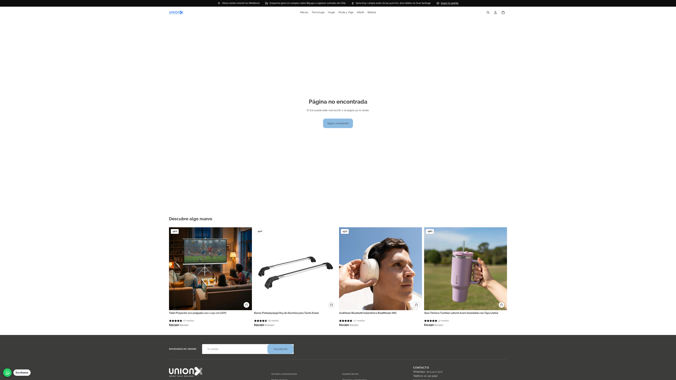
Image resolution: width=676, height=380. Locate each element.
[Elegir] (416, 305)
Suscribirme (280, 349)
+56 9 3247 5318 (434, 372)
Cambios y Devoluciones (284, 374)
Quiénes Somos (350, 374)
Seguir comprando (338, 123)
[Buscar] (488, 12)
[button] (175, 321)
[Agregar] (246, 305)
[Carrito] (503, 12)
